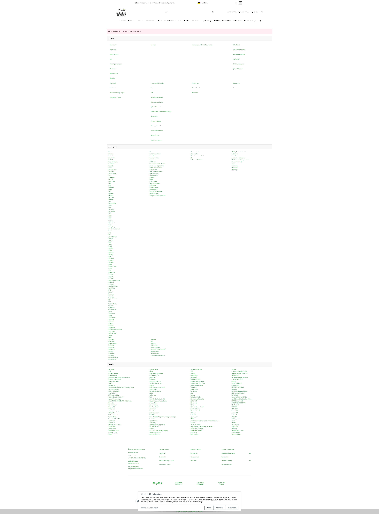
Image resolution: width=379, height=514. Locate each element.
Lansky (110, 244)
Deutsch (229, 12)
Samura (110, 292)
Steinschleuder (112, 310)
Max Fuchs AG (235, 405)
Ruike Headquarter (154, 413)
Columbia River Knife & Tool (198, 383)
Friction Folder (153, 181)
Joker (109, 233)
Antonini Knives (112, 375)
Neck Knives (153, 162)
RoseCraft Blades (112, 286)
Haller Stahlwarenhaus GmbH (157, 387)
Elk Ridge (110, 199)
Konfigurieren (219, 507)
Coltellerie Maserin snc (155, 383)
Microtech (111, 258)
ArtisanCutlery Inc (154, 375)
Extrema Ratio (112, 203)
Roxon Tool (152, 411)
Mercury (110, 254)
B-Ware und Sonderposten (157, 355)
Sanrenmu (111, 294)
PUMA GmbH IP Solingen (197, 429)
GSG (192, 371)
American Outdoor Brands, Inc (239, 373)
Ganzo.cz (193, 395)
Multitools (111, 355)
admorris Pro (186, 511)
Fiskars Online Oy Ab (113, 391)
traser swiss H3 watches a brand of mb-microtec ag (204, 421)
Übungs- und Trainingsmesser (158, 195)
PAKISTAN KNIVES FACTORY (238, 403)
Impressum (144, 508)
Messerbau (111, 353)
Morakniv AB (153, 409)
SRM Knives (111, 308)
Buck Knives (111, 177)
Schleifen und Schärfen (197, 160)
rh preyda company (113, 411)
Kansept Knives (112, 237)
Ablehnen (209, 507)
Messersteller (194, 154)
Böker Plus (111, 172)
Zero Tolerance (112, 429)
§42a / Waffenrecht (156, 107)
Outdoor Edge (112, 272)
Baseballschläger (112, 162)
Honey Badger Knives (155, 391)
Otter (109, 270)
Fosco (109, 207)
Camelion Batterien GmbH (197, 381)
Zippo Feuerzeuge (155, 347)
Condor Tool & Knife (237, 383)
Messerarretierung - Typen (166, 460)
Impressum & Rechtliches (228, 453)
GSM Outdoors (235, 385)
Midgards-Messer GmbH (197, 407)
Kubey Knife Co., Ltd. (196, 397)
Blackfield (110, 166)
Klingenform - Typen (164, 464)
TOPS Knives (111, 314)
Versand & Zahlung (227, 460)
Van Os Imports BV (195, 425)
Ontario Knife (235, 411)
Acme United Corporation (156, 373)
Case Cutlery (111, 181)
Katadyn (110, 239)
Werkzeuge (234, 170)
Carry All (110, 179)
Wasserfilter (235, 168)
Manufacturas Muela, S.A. (197, 399)
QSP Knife (111, 278)
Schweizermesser (154, 187)
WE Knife (110, 325)
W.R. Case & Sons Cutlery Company (159, 430)
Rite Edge (111, 284)
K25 (109, 235)
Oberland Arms (112, 266)
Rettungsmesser (154, 174)
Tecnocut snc (111, 421)
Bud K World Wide (195, 379)
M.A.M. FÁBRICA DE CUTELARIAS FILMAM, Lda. (120, 401)
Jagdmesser (153, 160)
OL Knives (193, 413)
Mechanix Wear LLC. (155, 434)
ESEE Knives (194, 387)
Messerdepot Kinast (113, 430)
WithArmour (111, 327)
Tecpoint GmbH (153, 421)
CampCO (234, 381)
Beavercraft (153, 377)
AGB (152, 92)
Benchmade (111, 164)
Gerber (110, 217)
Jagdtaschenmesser (155, 183)
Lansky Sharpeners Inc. (114, 399)
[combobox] (217, 3)
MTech (110, 264)
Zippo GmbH (235, 427)
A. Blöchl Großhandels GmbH (239, 371)
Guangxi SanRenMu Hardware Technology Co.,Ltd (121, 387)
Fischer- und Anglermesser (157, 166)
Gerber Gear (153, 395)
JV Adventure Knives (113, 395)
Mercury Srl (111, 407)
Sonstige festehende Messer (157, 164)
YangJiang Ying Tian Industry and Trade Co (202, 427)
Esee (109, 201)
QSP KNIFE (234, 407)
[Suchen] (213, 12)
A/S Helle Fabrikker (113, 373)
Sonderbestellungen (227, 464)
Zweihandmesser (154, 193)
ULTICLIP (234, 423)
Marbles (110, 248)
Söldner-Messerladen (114, 415)
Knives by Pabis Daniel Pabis (239, 397)
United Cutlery (112, 317)
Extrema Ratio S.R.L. (113, 389)
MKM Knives (111, 409)
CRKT (109, 191)
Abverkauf (153, 339)
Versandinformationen (157, 130)
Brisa (109, 175)
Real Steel (111, 282)
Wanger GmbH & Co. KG (238, 430)
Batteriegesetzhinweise (157, 97)
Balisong (152, 177)
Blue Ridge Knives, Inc (155, 381)
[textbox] (217, 3)
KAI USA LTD (235, 395)
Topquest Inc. (111, 423)
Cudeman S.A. (111, 385)
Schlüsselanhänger (113, 357)
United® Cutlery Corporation (157, 425)
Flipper (151, 179)
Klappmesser (153, 185)
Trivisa (233, 421)
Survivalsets (235, 166)
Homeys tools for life (155, 432)
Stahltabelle (162, 457)
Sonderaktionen (154, 351)
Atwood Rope (111, 158)
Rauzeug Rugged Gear (114, 280)
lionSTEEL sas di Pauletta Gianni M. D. (241, 399)
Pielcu (192, 405)
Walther (110, 323)
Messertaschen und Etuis (197, 156)
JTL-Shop (200, 511)
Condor (110, 189)
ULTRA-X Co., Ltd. (112, 432)
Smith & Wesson (112, 298)
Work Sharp (111, 331)
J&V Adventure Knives (114, 229)
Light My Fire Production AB (157, 399)
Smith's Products (236, 415)
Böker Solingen (112, 174)
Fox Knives (111, 209)
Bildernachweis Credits (157, 102)
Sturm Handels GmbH (114, 419)
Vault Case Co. (235, 425)
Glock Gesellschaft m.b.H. (238, 393)
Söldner (110, 302)
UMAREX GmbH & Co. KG (114, 425)
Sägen (233, 164)
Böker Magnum (112, 170)
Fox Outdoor (111, 211)
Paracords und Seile (237, 162)
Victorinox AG (111, 427)
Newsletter (193, 460)
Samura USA (235, 413)
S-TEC (109, 290)
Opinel (110, 268)
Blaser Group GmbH (113, 381)
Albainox (110, 154)
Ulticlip (110, 315)
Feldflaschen (235, 154)
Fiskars (110, 205)
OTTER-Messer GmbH (237, 401)
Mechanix (110, 252)
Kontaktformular (195, 457)
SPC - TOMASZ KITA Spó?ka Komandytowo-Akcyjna (163, 417)
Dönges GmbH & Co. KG (197, 385)
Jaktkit (110, 231)
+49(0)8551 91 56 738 (133, 463)
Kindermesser (153, 170)
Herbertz (110, 221)
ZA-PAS (110, 335)
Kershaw (110, 241)
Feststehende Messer (155, 154)
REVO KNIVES (235, 409)
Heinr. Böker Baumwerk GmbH (239, 391)
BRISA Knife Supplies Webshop (240, 377)
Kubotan (110, 351)
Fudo (109, 213)
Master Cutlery (154, 405)
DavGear (152, 385)
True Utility (152, 423)
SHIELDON (152, 415)
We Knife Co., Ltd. (154, 427)
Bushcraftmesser (154, 158)
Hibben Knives (153, 389)
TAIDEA (192, 419)
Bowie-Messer (153, 156)
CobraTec (110, 383)
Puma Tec (110, 276)
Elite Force (111, 197)
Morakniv (110, 262)
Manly (110, 246)
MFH (109, 256)
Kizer (109, 243)
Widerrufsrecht (155, 135)
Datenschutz (154, 508)
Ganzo (110, 215)
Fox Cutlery (194, 391)
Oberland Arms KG (195, 411)
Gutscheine (111, 347)
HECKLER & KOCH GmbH (238, 387)
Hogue (110, 225)
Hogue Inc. (234, 389)
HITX (109, 371)
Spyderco (110, 306)
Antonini (110, 156)
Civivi (109, 183)
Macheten (153, 343)
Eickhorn (110, 195)
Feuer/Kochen (235, 156)
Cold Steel (111, 187)
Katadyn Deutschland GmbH (115, 397)
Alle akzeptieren (232, 507)
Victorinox (111, 319)
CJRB (109, 185)
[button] (254, 20)
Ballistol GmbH (235, 375)
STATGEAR (234, 417)
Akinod (151, 371)
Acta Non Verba (154, 369)
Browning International (114, 379)
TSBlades (193, 423)
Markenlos (111, 403)
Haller (109, 219)
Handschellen (111, 349)
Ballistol (110, 160)
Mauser (110, 250)
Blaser (110, 168)
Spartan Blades (112, 304)
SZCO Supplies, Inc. (236, 419)
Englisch (234, 12)
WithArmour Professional (115, 329)
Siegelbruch (162, 453)
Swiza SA (152, 419)
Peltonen (110, 274)
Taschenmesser (154, 175)
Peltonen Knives (112, 405)
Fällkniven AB (194, 389)
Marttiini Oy (194, 403)
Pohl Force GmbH (154, 407)
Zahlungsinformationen (157, 126)
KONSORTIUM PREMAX (196, 430)
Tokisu (110, 312)
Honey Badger (112, 227)
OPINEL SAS (111, 413)
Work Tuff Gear (112, 333)
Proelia (110, 434)
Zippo (109, 337)
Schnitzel (110, 296)
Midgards (111, 260)
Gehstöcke (111, 345)
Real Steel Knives (195, 409)
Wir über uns (194, 453)
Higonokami (111, 223)
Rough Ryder (111, 288)
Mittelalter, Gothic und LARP (158, 349)
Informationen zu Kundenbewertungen (161, 111)
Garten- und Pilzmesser (156, 168)
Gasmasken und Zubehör (238, 158)
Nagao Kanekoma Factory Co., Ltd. (158, 401)
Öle (191, 158)
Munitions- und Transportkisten (240, 160)
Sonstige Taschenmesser (156, 191)
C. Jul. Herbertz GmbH (237, 379)
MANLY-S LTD (194, 401)
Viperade (110, 321)
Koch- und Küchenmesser (156, 172)
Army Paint (111, 341)
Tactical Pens (153, 345)
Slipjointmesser (154, 189)
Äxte (151, 341)
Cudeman (110, 193)
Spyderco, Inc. (194, 417)
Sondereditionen (154, 353)
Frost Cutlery (111, 393)
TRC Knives (111, 369)
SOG (109, 300)
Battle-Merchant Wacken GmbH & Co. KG (119, 377)
